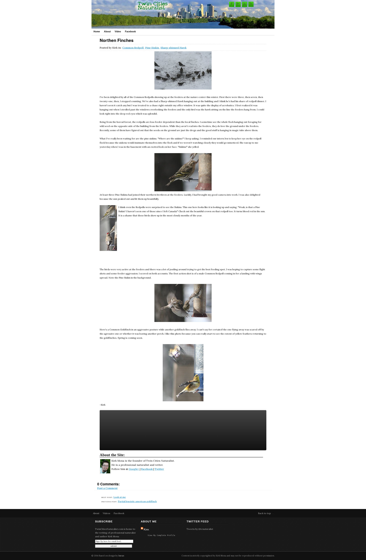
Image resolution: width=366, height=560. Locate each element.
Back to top (264, 513)
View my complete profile (161, 535)
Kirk (146, 529)
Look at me (120, 497)
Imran (121, 555)
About (107, 31)
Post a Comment (107, 488)
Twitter (159, 469)
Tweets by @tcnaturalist (200, 529)
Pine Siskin (152, 47)
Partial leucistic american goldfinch (137, 501)
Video (118, 31)
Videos (107, 513)
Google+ (134, 469)
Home (97, 31)
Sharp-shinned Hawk (173, 47)
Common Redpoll (133, 47)
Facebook (130, 31)
